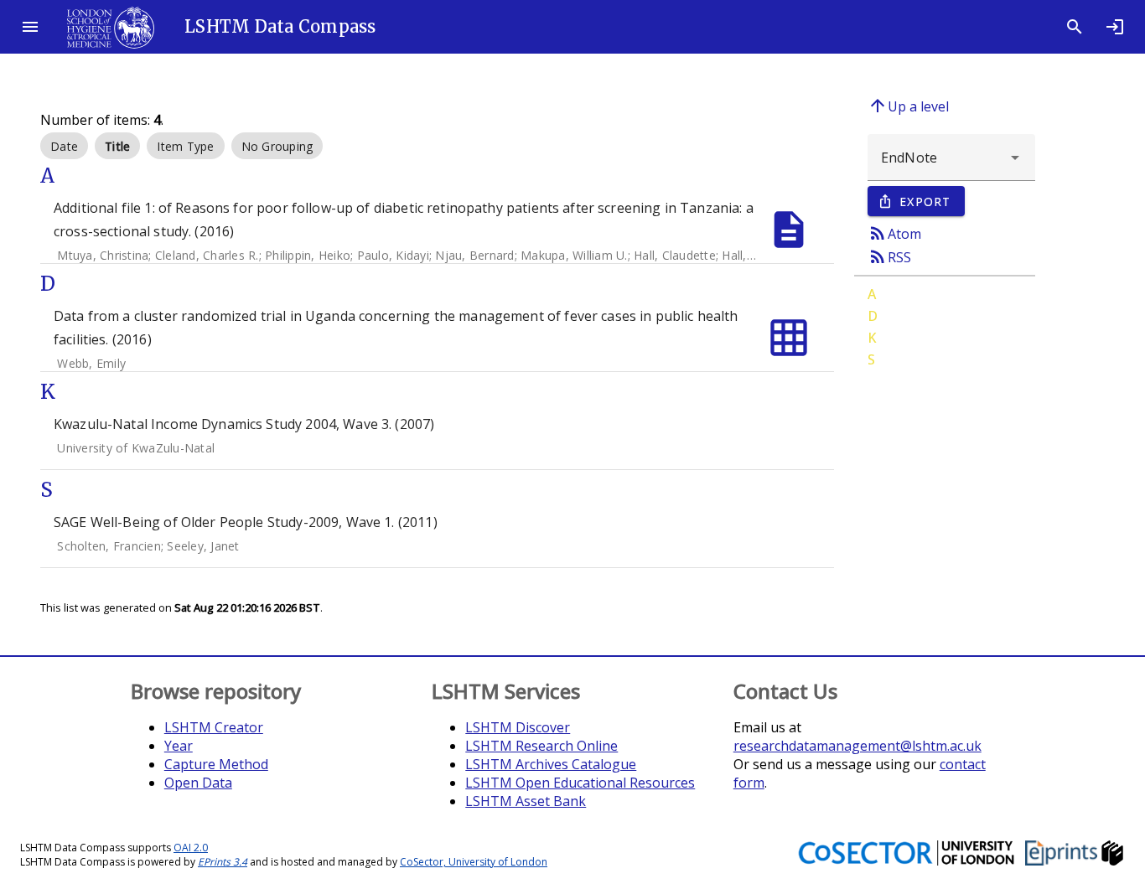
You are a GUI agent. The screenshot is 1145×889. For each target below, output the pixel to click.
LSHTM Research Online (541, 746)
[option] (64, 145)
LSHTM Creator (213, 727)
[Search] (1074, 27)
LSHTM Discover (517, 727)
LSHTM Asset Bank (525, 801)
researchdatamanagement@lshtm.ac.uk (857, 746)
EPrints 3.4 (222, 862)
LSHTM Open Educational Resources (580, 782)
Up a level (908, 106)
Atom (894, 233)
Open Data (198, 782)
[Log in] (1115, 27)
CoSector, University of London (473, 862)
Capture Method (216, 764)
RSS (889, 256)
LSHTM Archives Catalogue (550, 764)
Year (178, 746)
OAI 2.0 (191, 847)
